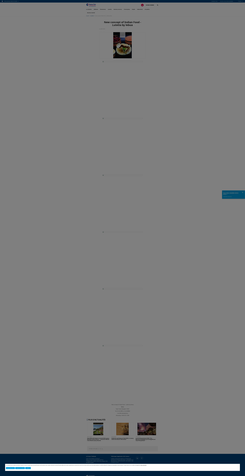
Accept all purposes (10, 468)
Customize (28, 468)
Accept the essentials (20, 468)
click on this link (143, 465)
